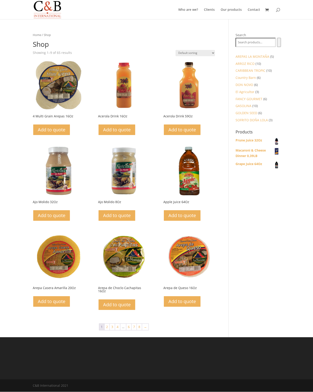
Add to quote (51, 130)
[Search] (279, 42)
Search (241, 35)
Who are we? (188, 10)
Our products (231, 10)
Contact (254, 10)
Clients (209, 10)
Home (37, 35)
